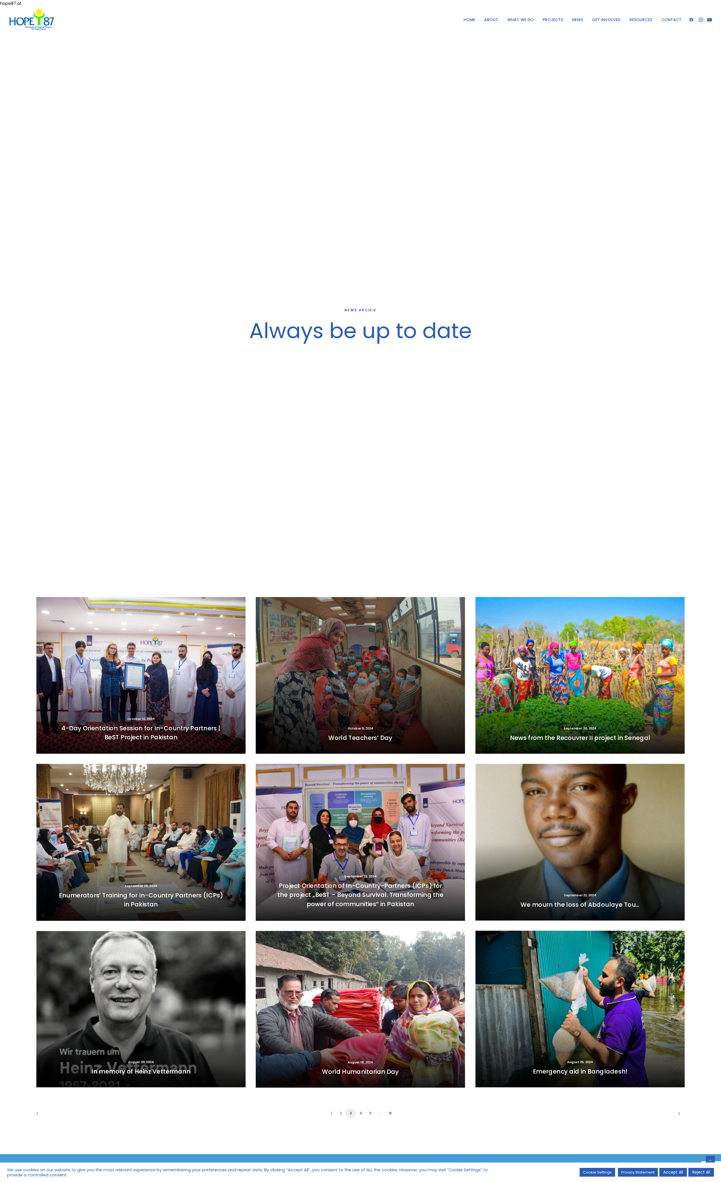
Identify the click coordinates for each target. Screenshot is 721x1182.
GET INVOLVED (606, 20)
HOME (469, 20)
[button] (692, 19)
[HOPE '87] (31, 19)
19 (390, 1113)
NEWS (577, 20)
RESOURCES (640, 20)
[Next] (677, 1115)
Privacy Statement (638, 1172)
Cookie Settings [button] (597, 1172)
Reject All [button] (701, 1172)
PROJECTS (553, 20)
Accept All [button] (673, 1172)
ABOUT (491, 20)
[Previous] (44, 1115)
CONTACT (671, 20)
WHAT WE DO (520, 20)
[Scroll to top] (710, 1160)
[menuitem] (469, 19)
